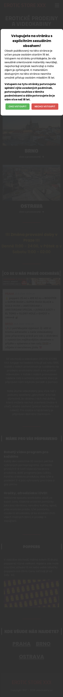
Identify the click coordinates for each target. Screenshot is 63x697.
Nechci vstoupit (45, 106)
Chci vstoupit (17, 106)
